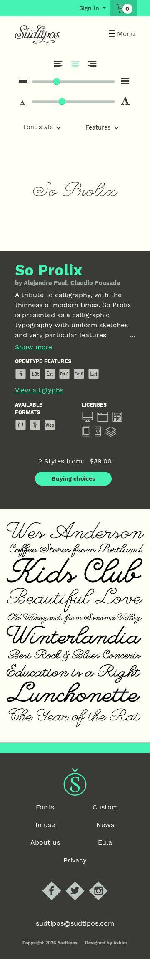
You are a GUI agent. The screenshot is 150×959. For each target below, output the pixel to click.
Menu (126, 34)
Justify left (58, 64)
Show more (33, 347)
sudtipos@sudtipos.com (75, 923)
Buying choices (73, 478)
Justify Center (75, 64)
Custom (105, 807)
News (105, 825)
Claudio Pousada (95, 283)
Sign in (89, 8)
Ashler (120, 943)
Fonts (45, 807)
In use (45, 825)
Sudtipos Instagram (105, 881)
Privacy (75, 860)
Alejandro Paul (45, 283)
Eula (105, 842)
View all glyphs (39, 390)
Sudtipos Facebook (58, 881)
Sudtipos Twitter (82, 881)
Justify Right (92, 64)
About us (45, 842)
